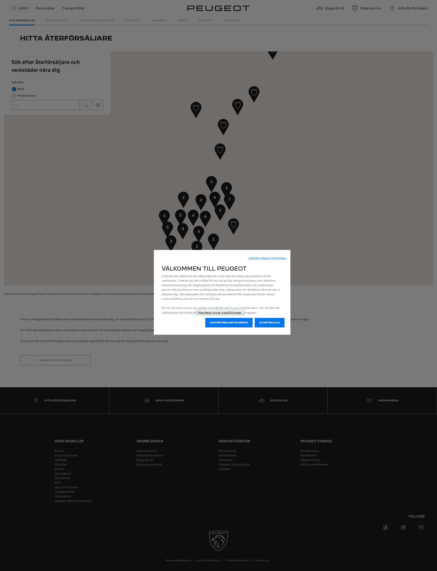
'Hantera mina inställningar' (220, 312)
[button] (268, 258)
